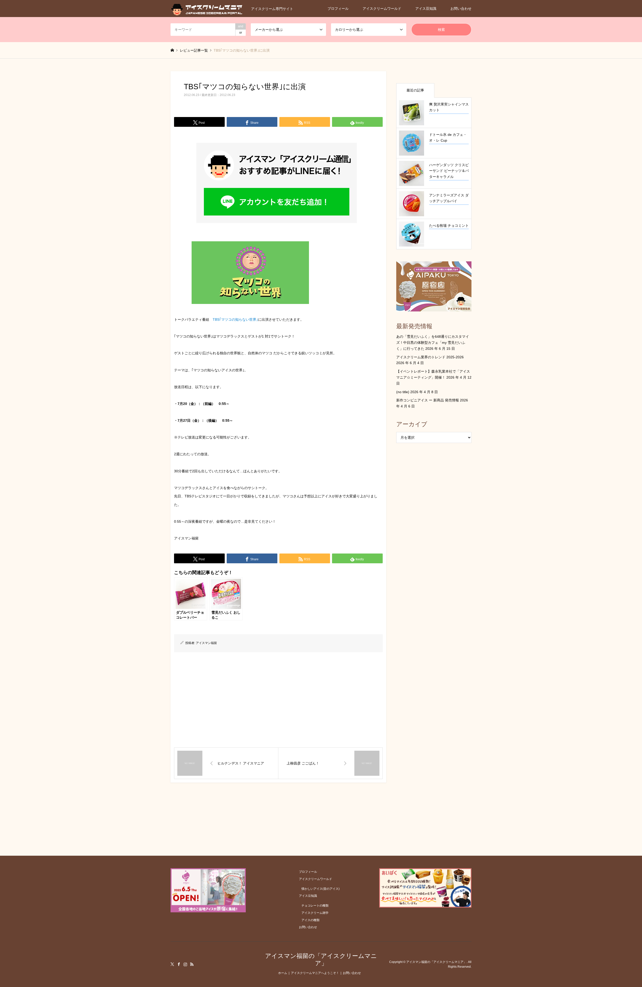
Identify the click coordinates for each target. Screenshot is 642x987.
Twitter (172, 964)
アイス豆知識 (425, 9)
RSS (192, 964)
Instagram (185, 964)
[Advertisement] (278, 700)
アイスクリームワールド (382, 9)
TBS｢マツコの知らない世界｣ (235, 319)
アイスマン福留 (206, 643)
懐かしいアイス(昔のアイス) (320, 889)
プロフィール (338, 9)
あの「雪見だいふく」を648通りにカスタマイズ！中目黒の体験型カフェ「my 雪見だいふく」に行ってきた (432, 343)
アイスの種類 (310, 920)
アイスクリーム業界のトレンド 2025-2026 (430, 357)
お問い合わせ (460, 9)
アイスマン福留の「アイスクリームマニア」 (321, 959)
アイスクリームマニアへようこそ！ (315, 973)
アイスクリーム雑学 (315, 913)
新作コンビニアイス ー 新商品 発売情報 (427, 400)
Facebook (179, 964)
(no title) (402, 392)
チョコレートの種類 (315, 905)
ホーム (282, 973)
